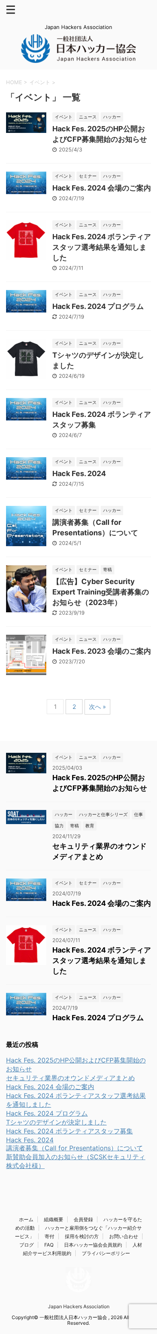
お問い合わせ (123, 1236)
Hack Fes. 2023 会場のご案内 (101, 651)
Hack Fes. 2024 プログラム (98, 306)
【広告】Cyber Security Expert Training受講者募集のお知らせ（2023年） (100, 592)
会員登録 (83, 1219)
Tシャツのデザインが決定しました (56, 1122)
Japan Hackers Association (78, 1306)
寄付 (49, 1236)
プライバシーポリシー (106, 1253)
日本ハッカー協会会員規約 (93, 1245)
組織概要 (53, 1219)
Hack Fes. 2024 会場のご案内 (101, 188)
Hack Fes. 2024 (79, 473)
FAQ (49, 1245)
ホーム (26, 1219)
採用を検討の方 (82, 1236)
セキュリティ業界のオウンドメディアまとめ (70, 1078)
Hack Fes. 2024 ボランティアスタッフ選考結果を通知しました (101, 247)
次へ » (97, 706)
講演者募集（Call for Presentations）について (74, 1148)
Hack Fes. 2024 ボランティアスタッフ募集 (69, 1131)
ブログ (26, 1245)
